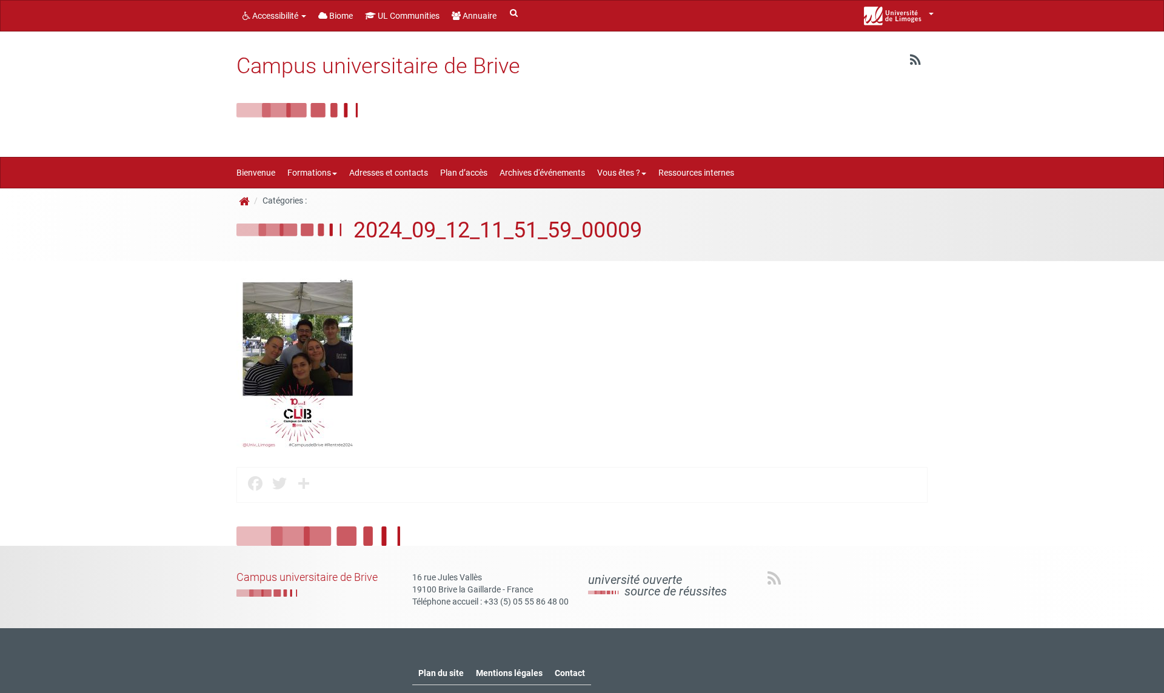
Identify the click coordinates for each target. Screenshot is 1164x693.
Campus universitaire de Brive (378, 66)
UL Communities (408, 16)
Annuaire (479, 16)
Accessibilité (275, 16)
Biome (340, 16)
